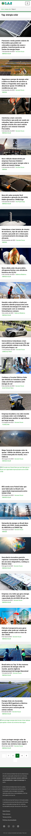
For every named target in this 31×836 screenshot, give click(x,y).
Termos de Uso (7, 817)
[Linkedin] (18, 826)
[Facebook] (4, 826)
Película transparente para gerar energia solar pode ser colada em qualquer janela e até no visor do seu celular (14, 631)
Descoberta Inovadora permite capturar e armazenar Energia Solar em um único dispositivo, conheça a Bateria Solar (15, 560)
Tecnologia (5, 424)
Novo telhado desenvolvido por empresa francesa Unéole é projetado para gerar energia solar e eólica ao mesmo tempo (15, 162)
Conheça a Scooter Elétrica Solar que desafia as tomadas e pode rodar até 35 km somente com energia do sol (14, 380)
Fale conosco (6, 814)
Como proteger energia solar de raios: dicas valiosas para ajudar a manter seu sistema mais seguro (15, 742)
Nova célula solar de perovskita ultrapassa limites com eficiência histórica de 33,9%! (14, 270)
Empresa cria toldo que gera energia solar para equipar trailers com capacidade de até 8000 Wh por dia (15, 596)
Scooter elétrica (7, 388)
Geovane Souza (20, 51)
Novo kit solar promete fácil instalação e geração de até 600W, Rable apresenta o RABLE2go (15, 197)
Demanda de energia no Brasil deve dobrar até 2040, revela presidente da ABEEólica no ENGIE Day (15, 525)
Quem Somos (6, 811)
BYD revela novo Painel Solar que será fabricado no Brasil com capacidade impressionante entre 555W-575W (14, 490)
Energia (4, 92)
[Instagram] (8, 826)
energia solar (8, 9)
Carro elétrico (7, 351)
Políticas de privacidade (9, 820)
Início (2, 9)
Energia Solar (6, 53)
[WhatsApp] (13, 826)
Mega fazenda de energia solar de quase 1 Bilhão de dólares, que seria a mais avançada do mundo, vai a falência (15, 453)
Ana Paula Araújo (20, 201)
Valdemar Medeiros (21, 274)
